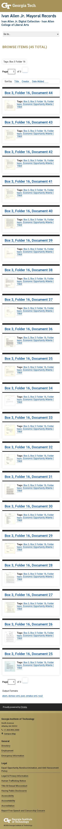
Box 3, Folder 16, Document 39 (29, 240)
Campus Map (10, 733)
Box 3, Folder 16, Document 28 (29, 565)
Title (16, 81)
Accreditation (7, 806)
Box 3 (26, 101)
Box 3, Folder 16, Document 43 (29, 122)
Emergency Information (12, 756)
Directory (5, 746)
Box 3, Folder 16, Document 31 (29, 477)
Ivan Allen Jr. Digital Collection (20, 21)
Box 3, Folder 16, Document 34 (29, 388)
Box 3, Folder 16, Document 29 (29, 536)
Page (5, 71)
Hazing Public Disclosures (14, 791)
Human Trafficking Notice (13, 781)
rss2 (40, 696)
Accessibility (7, 796)
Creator (26, 81)
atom (4, 696)
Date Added (38, 81)
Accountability (8, 801)
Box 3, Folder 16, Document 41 (29, 181)
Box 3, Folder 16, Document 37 (29, 300)
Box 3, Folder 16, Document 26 (29, 624)
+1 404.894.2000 (11, 730)
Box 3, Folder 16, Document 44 (29, 93)
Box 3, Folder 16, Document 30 (29, 506)
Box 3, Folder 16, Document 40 (29, 211)
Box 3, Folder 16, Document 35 (29, 359)
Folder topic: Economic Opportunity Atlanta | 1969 (35, 104)
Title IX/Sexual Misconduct (14, 786)
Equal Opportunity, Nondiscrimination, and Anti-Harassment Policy (30, 769)
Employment (7, 751)
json (23, 696)
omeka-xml (31, 696)
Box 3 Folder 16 (38, 101)
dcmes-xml (14, 696)
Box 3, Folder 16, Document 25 (29, 654)
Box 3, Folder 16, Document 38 (29, 270)
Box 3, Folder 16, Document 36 (29, 329)
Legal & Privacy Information (14, 776)
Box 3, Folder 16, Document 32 (29, 447)
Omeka (24, 707)
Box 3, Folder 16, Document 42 (29, 152)
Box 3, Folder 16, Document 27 (29, 595)
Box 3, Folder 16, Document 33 (29, 418)
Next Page (25, 70)
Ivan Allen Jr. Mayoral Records (28, 16)
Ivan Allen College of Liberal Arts (27, 23)
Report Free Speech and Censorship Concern (23, 811)
